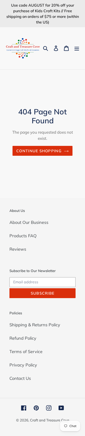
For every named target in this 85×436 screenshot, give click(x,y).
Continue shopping (39, 150)
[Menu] (77, 48)
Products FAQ (23, 235)
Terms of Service (25, 351)
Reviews (17, 249)
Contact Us (20, 378)
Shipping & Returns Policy (34, 324)
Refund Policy (22, 338)
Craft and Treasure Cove (49, 420)
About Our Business (28, 222)
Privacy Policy (23, 365)
